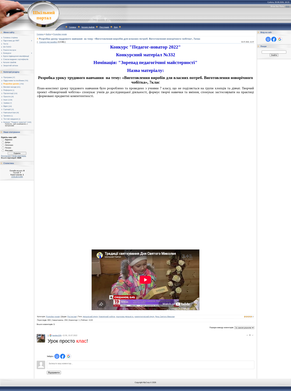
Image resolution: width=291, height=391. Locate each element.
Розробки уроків (11, 84)
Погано (8, 148)
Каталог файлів (88, 27)
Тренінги (6, 116)
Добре (7, 142)
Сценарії (7, 109)
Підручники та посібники (13, 81)
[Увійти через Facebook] (62, 356)
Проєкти (6, 97)
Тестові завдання (10, 119)
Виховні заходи (9, 87)
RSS (287, 6)
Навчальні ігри (9, 113)
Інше (5, 100)
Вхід (116, 27)
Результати (6, 156)
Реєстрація (104, 27)
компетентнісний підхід (144, 317)
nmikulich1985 (17, 177)
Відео (5, 106)
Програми (7, 77)
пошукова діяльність (125, 317)
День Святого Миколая (165, 317)
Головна (72, 27)
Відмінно (8, 140)
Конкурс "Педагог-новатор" (14, 122)
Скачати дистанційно (48, 42)
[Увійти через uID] (56, 356)
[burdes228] (41, 338)
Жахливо (9, 150)
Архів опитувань (19, 156)
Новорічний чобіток (107, 317)
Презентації (8, 93)
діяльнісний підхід (90, 317)
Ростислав (71, 317)
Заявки (6, 103)
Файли (48, 34)
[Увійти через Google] (68, 356)
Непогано (9, 145)
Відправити (54, 372)
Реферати (7, 90)
